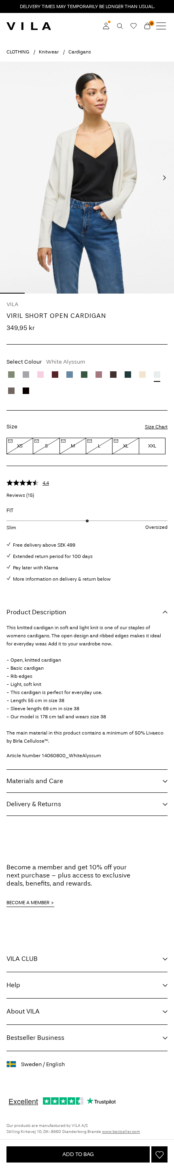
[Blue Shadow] (69, 374)
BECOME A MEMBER (27, 902)
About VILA (23, 1011)
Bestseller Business (35, 1037)
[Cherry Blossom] (40, 374)
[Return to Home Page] (28, 26)
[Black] (26, 390)
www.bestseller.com (121, 1131)
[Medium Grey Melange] (26, 374)
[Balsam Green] (84, 374)
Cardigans (79, 52)
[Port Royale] (55, 374)
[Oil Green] (11, 374)
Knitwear (49, 52)
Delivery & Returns (33, 804)
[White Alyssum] (157, 374)
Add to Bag (78, 1154)
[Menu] (161, 25)
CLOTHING (17, 52)
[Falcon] (11, 390)
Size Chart (156, 427)
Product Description (36, 612)
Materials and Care (34, 781)
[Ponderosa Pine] (128, 374)
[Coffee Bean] (113, 374)
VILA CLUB (22, 958)
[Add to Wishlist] (159, 1154)
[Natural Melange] (142, 374)
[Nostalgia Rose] (98, 374)
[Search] (119, 25)
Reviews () (20, 495)
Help (13, 985)
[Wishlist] (133, 25)
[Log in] (106, 25)
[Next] (164, 177)
